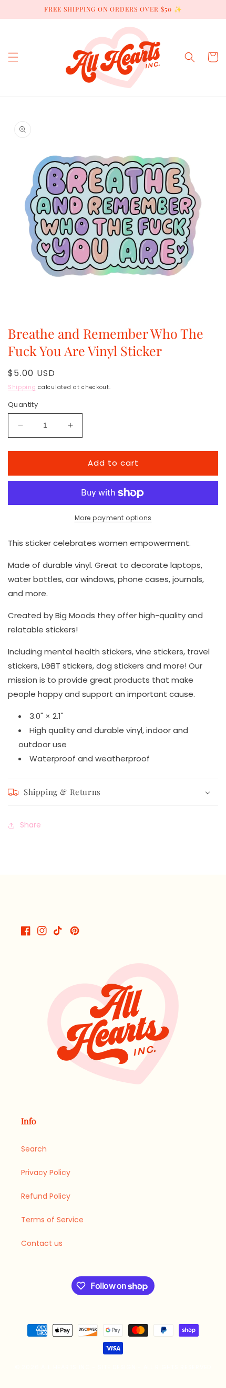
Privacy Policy (45, 1172)
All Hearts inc (65, 1367)
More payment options (113, 517)
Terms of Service (52, 1219)
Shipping (22, 387)
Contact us (42, 1243)
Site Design (117, 1367)
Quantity (23, 405)
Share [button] (30, 825)
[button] (13, 57)
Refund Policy (45, 1196)
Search (34, 1149)
